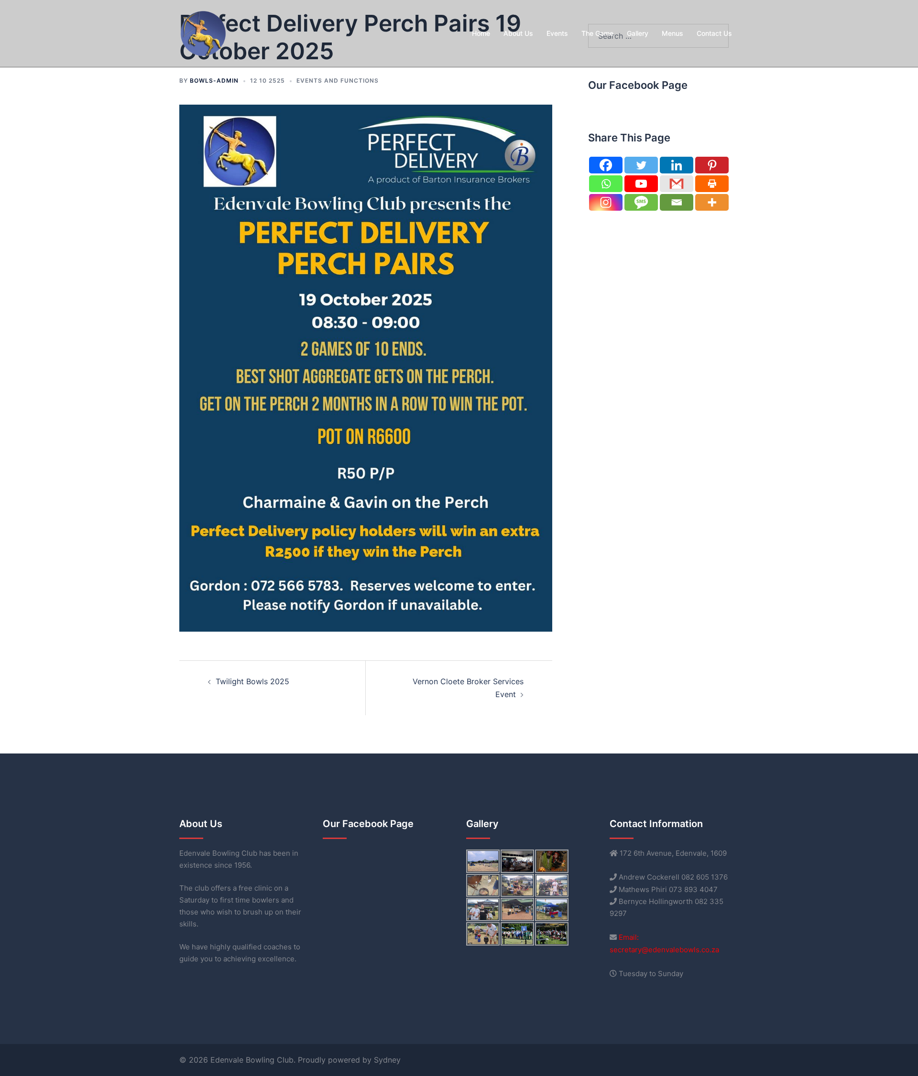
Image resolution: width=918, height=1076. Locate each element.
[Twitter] (641, 165)
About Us (518, 33)
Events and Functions (337, 80)
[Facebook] (606, 165)
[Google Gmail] (676, 183)
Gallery (637, 33)
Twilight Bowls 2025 (252, 681)
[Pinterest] (712, 165)
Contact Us (714, 33)
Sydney (387, 1060)
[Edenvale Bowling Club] (203, 32)
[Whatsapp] (606, 183)
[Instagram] (606, 202)
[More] (712, 202)
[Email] (676, 202)
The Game (597, 33)
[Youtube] (641, 183)
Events (557, 33)
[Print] (712, 183)
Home (481, 33)
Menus (672, 33)
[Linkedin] (676, 165)
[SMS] (641, 202)
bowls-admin (214, 80)
